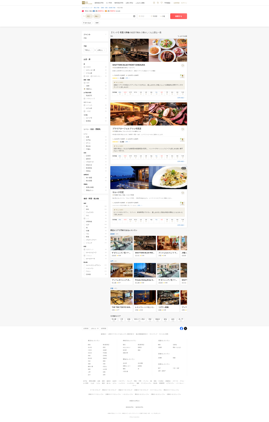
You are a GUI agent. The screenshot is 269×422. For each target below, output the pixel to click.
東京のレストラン (94, 340)
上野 (89, 372)
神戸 (159, 368)
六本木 (90, 350)
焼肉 (155, 381)
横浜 (124, 344)
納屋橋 (140, 366)
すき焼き (161, 381)
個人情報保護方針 (141, 334)
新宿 (104, 347)
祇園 (174, 358)
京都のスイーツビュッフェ (113, 394)
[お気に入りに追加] (183, 65)
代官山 (105, 366)
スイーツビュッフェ (156, 390)
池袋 (89, 364)
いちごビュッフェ (128, 394)
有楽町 (105, 350)
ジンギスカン (130, 383)
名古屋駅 (140, 363)
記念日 (114, 381)
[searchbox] (109, 16)
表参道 (105, 358)
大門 (111, 261)
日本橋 (105, 355)
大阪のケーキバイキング (125, 390)
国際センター (127, 366)
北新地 (175, 344)
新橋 (104, 361)
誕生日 (109, 381)
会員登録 (176, 3)
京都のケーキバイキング (141, 390)
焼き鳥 (155, 383)
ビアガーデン (170, 383)
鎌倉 (139, 350)
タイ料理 (85, 383)
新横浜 (140, 347)
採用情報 (103, 328)
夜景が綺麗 (92, 381)
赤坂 (89, 355)
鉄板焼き (168, 381)
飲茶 (103, 383)
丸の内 (90, 347)
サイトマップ (153, 334)
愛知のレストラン (129, 359)
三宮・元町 (176, 368)
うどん (98, 383)
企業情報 (85, 328)
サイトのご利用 (163, 334)
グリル (182, 381)
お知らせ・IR (94, 328)
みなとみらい (127, 347)
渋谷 (89, 361)
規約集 (103, 334)
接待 (103, 381)
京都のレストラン (164, 354)
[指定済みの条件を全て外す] (134, 16)
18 (184, 104)
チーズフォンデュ (146, 383)
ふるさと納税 (140, 3)
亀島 (124, 368)
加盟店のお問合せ (134, 401)
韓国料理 (161, 383)
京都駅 (160, 358)
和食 (135, 381)
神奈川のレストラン (129, 340)
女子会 (85, 381)
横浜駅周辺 (141, 344)
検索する (178, 16)
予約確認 (167, 3)
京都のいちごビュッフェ (174, 394)
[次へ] (183, 247)
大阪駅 (160, 347)
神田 (89, 369)
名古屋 (125, 363)
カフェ (114, 383)
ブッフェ (145, 381)
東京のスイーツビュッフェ (171, 390)
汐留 (111, 288)
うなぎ (92, 383)
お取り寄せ (129, 3)
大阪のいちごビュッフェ (158, 394)
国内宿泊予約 (99, 3)
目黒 (104, 372)
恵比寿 (90, 358)
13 (184, 168)
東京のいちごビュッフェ (142, 394)
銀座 (89, 344)
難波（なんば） (177, 347)
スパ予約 (109, 3)
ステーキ (175, 381)
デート (134, 385)
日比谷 (90, 353)
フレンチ (129, 381)
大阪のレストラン (164, 340)
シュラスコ (122, 383)
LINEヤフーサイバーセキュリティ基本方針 (120, 334)
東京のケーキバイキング (109, 390)
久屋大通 (125, 371)
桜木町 (125, 350)
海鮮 (138, 383)
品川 (89, 374)
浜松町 (112, 234)
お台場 (105, 369)
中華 (140, 381)
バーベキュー (180, 383)
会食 (99, 381)
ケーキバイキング (95, 390)
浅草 (104, 374)
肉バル (109, 383)
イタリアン (122, 381)
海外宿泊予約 (118, 3)
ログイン (184, 3)
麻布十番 (90, 366)
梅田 (159, 344)
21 (184, 41)
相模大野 (125, 353)
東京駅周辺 (106, 344)
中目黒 (105, 353)
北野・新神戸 (162, 371)
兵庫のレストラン (164, 364)
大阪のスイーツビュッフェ (95, 394)
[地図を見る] (182, 76)
